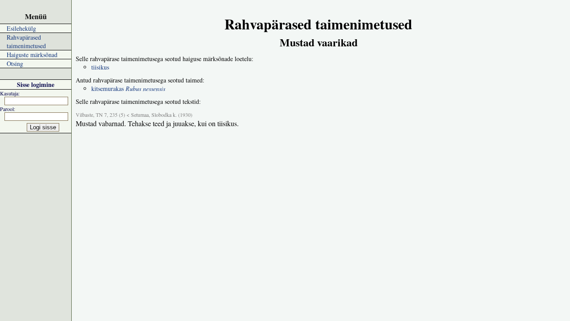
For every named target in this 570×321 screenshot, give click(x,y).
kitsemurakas (128, 88)
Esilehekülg (21, 28)
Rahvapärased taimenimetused (26, 41)
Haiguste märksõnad (32, 54)
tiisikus (100, 67)
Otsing (15, 63)
